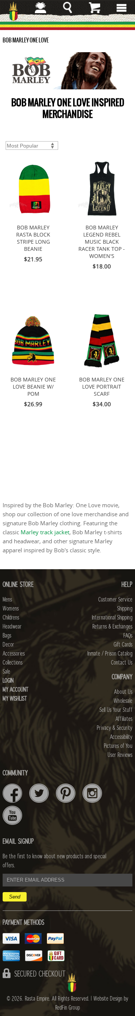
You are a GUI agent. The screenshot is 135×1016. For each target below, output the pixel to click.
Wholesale (123, 701)
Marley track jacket (45, 532)
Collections (12, 663)
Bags (7, 636)
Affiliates (124, 719)
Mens (7, 600)
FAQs (127, 636)
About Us (123, 692)
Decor (8, 645)
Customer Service (115, 600)
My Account (15, 690)
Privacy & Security (114, 728)
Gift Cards (123, 645)
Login (8, 681)
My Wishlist (15, 699)
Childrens (11, 618)
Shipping (124, 609)
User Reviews (120, 755)
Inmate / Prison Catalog (109, 654)
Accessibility (121, 737)
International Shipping (112, 618)
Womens (11, 609)
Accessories (14, 654)
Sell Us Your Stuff (115, 710)
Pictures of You (118, 746)
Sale (6, 672)
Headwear (12, 627)
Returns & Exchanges (112, 627)
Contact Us (121, 663)
